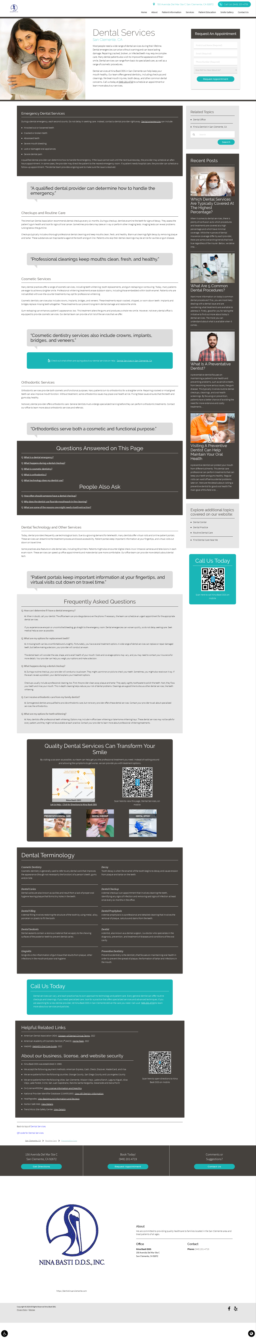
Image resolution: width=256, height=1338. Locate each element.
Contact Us (243, 12)
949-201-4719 (148, 1002)
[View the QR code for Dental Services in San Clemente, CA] (138, 796)
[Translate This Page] (251, 1333)
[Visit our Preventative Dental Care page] (57, 836)
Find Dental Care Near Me (205, 539)
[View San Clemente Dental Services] (42, 99)
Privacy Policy (22, 1310)
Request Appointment (128, 1166)
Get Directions (41, 1166)
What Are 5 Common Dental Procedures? (209, 287)
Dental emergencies (151, 121)
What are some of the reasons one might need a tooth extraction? (57, 507)
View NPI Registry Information (89, 1093)
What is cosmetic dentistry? (38, 468)
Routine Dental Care (203, 532)
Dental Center (200, 522)
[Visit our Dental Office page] (143, 836)
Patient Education (207, 12)
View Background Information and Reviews (58, 1098)
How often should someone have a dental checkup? (50, 495)
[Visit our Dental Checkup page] (100, 836)
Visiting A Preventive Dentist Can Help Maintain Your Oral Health (209, 452)
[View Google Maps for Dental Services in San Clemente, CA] (73, 801)
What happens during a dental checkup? (44, 463)
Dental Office (199, 119)
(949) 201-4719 (126, 81)
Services (190, 12)
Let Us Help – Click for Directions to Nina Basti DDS (73, 804)
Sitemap (32, 1310)
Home (144, 12)
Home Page (78, 1040)
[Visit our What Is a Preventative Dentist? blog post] (213, 360)
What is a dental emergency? (38, 457)
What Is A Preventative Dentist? (211, 366)
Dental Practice (200, 527)
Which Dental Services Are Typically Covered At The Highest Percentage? (212, 205)
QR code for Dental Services (30, 1132)
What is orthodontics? (35, 474)
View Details (47, 1103)
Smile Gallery (226, 12)
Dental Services (38, 1126)
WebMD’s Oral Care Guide (44, 1046)
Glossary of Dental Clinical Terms (74, 1035)
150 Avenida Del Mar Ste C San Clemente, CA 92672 (184, 4)
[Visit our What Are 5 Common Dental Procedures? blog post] (213, 282)
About (154, 12)
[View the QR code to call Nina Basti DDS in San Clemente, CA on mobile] (213, 590)
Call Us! (236, 4)
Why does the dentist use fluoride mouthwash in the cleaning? (55, 501)
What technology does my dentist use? (43, 480)
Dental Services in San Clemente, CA (134, 360)
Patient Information (171, 12)
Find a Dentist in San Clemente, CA (210, 126)
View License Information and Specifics (63, 1088)
